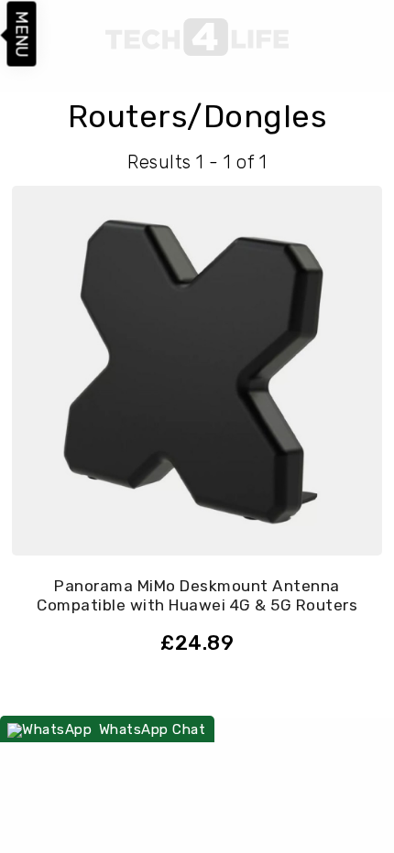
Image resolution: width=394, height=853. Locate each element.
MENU (22, 34)
